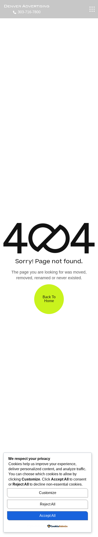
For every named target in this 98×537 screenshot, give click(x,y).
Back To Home (49, 299)
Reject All (47, 504)
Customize (47, 493)
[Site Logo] (26, 6)
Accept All (47, 516)
